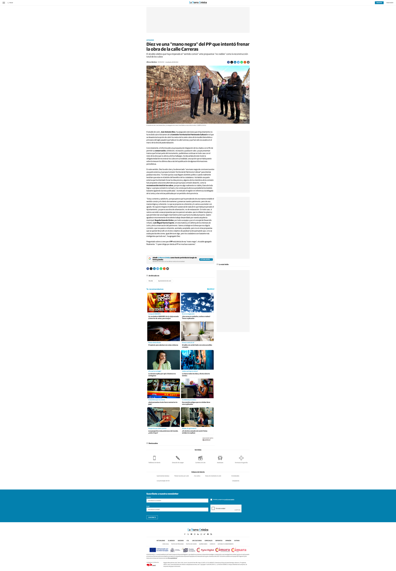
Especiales (208, 540)
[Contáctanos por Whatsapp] (201, 534)
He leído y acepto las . (224, 499)
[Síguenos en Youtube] (191, 534)
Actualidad (150, 40)
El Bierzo (171, 540)
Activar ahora (205, 259)
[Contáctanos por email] (208, 534)
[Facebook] (228, 62)
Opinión (228, 540)
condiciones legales (229, 499)
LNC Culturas (197, 540)
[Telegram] (238, 62)
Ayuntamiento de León (164, 281)
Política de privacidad (177, 544)
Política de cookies (191, 544)
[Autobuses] (220, 459)
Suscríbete (152, 517)
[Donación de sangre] (178, 459)
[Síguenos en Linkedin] (198, 534)
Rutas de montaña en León (213, 476)
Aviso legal (166, 544)
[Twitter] (231, 62)
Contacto (212, 544)
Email (147, 506)
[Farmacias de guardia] (241, 459)
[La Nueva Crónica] (198, 531)
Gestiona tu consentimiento (225, 544)
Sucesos (181, 540)
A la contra (197, 476)
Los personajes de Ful (163, 481)
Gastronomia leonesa (163, 476)
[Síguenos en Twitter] (188, 534)
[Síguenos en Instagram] (194, 534)
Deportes (218, 540)
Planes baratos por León (181, 476)
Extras (236, 540)
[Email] (248, 62)
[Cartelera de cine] (200, 459)
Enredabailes (235, 476)
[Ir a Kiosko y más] (204, 534)
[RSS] (211, 534)
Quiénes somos (203, 544)
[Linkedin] (235, 62)
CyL (188, 540)
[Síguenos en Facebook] (184, 534)
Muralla (151, 281)
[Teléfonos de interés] (154, 459)
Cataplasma (235, 481)
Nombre (148, 497)
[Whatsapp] (241, 62)
